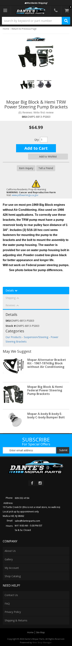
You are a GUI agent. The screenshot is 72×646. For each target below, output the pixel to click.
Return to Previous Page (24, 28)
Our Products (13, 337)
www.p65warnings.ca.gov (25, 195)
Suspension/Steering (36, 337)
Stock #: (11, 326)
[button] (36, 21)
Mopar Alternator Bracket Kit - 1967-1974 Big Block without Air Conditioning (46, 363)
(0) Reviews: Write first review (36, 112)
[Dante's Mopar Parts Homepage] (31, 10)
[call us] (55, 10)
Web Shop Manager (42, 642)
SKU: (25, 116)
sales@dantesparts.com (27, 520)
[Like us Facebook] (32, 483)
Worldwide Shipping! (37, 3)
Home (6, 28)
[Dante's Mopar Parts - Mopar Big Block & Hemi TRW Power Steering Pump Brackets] (36, 40)
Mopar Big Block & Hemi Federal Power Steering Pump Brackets (45, 390)
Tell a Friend (45, 168)
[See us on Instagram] (40, 483)
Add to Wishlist (48, 156)
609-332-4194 (22, 498)
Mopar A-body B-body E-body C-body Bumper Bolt (46, 415)
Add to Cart (36, 148)
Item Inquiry (26, 168)
